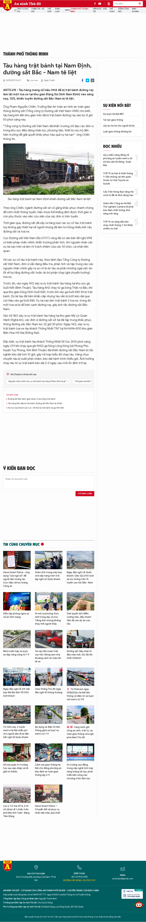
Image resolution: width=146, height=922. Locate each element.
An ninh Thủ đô (27, 3)
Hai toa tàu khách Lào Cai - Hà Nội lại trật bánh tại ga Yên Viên (36, 408)
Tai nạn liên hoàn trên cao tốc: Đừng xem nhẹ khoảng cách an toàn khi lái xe (48, 656)
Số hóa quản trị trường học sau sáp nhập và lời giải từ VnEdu (15, 768)
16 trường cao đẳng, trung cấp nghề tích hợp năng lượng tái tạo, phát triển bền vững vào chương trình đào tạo (80, 771)
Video (67, 10)
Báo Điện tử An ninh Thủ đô (7, 5)
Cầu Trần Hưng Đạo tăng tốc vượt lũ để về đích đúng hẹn (118, 193)
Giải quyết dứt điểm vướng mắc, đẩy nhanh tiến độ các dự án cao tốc (79, 618)
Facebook (82, 80)
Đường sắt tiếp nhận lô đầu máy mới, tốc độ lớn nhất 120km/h (80, 655)
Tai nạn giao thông (113, 120)
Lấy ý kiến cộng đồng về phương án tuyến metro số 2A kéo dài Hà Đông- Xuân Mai (117, 160)
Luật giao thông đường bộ (117, 131)
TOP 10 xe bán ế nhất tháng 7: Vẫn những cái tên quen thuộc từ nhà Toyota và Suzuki (118, 178)
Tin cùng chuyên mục (21, 544)
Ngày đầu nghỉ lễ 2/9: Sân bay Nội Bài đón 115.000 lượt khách (16, 692)
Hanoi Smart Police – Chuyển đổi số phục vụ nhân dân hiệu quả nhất (47, 809)
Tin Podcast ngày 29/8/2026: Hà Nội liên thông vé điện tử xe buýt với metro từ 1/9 (80, 694)
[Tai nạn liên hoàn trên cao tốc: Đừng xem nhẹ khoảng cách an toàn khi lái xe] (48, 639)
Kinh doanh (135, 10)
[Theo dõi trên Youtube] (100, 3)
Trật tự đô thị (22, 10)
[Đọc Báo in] (110, 3)
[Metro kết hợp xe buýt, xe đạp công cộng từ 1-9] (17, 639)
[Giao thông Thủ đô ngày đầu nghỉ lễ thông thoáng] (48, 677)
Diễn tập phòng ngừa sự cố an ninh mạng (16, 615)
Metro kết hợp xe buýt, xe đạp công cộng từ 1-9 (16, 653)
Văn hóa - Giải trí (100, 10)
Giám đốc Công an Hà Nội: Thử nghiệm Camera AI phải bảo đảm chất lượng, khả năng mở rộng (118, 208)
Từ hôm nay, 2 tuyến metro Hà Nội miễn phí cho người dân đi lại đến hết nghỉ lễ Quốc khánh (16, 732)
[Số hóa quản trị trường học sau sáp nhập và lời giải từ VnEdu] (17, 752)
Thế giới (49, 10)
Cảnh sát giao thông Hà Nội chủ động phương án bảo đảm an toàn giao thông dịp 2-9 (48, 770)
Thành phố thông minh (79, 10)
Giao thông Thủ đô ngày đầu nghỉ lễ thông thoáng (48, 691)
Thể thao (112, 10)
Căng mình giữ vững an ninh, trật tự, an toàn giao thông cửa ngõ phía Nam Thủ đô (80, 732)
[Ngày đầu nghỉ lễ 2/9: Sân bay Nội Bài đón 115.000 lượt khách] (17, 677)
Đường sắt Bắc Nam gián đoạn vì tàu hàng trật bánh (31, 399)
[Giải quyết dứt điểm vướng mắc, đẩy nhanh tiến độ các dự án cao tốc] (80, 601)
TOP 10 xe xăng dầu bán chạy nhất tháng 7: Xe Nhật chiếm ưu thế (118, 225)
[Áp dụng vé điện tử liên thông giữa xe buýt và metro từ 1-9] (48, 714)
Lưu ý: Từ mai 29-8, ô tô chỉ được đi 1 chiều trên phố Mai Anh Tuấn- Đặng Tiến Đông (16, 811)
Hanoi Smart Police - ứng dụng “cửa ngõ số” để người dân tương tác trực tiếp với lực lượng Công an (16, 579)
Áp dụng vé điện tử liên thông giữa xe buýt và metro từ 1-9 (47, 730)
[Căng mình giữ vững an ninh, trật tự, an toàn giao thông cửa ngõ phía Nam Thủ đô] (80, 714)
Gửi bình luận (85, 493)
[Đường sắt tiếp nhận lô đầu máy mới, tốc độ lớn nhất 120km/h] (80, 639)
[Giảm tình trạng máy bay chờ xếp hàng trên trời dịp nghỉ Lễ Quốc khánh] (48, 560)
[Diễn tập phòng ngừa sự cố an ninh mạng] (17, 601)
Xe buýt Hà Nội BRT (113, 114)
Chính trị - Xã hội (37, 10)
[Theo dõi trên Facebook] (95, 3)
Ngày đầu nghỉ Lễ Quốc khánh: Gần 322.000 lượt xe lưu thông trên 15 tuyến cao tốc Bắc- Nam (80, 577)
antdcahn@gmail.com (122, 878)
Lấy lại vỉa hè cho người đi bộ (118, 125)
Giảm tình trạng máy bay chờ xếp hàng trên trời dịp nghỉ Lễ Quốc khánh (48, 576)
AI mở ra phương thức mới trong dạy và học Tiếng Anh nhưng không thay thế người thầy (48, 618)
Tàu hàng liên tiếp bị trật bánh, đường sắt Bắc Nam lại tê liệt (35, 403)
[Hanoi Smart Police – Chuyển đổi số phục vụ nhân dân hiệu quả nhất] (48, 793)
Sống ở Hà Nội (123, 10)
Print (92, 80)
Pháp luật (57, 10)
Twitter (87, 80)
